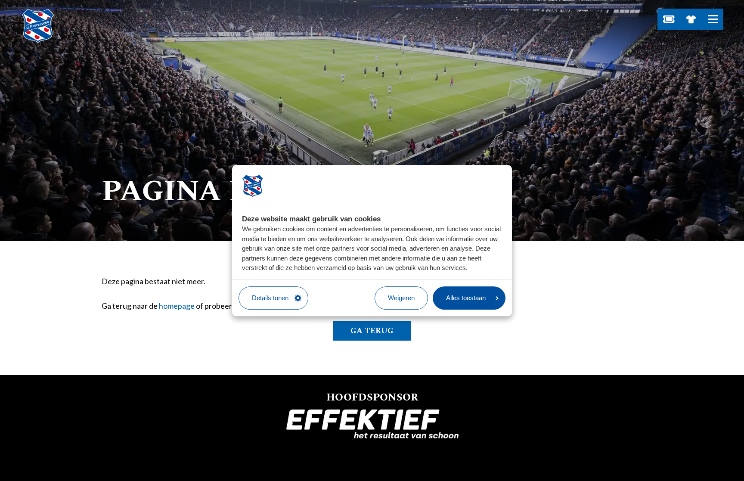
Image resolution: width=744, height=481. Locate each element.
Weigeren (401, 297)
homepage (177, 305)
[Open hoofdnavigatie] (712, 19)
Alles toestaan (466, 297)
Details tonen (270, 297)
